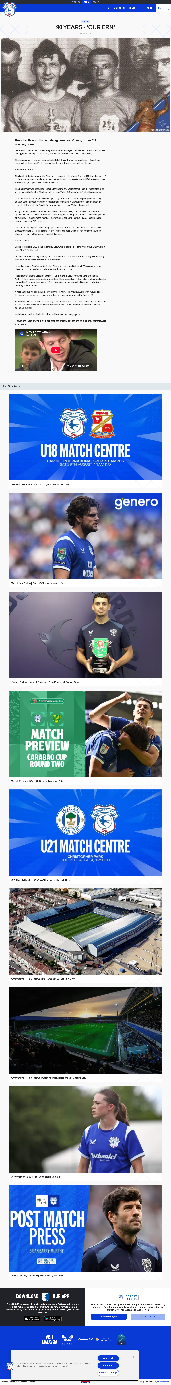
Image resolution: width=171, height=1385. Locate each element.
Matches (119, 8)
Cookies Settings (108, 1373)
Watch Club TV (148, 1316)
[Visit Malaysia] (49, 1339)
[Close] (133, 1357)
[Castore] (67, 1339)
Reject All (108, 1365)
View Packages (109, 1316)
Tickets (76, 2)
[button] (10, 1366)
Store (96, 2)
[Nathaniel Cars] (85, 1339)
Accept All (108, 1358)
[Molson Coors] (103, 1339)
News (132, 8)
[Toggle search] (160, 8)
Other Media (163, 1382)
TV (107, 8)
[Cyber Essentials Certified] (121, 1339)
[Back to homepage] (9, 9)
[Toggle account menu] (167, 8)
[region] (75, 1365)
